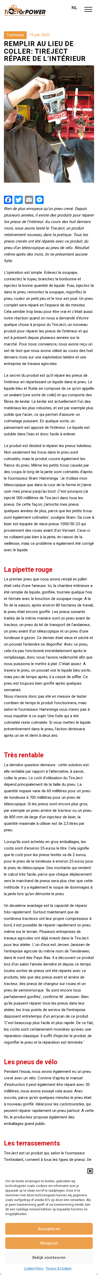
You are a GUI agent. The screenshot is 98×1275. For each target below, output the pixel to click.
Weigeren (49, 1243)
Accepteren (49, 1229)
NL (75, 8)
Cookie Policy (33, 1268)
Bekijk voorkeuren (49, 1257)
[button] (90, 1171)
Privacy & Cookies (59, 1268)
